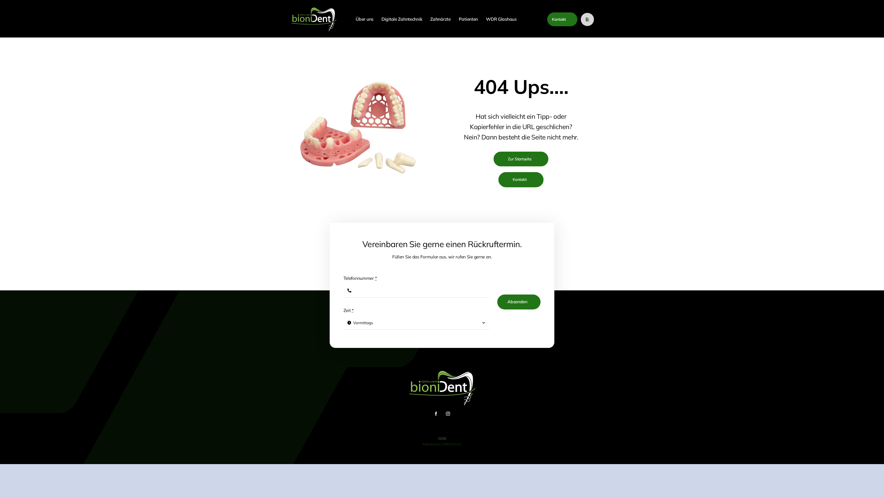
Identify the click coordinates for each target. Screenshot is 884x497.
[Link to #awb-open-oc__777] (587, 19)
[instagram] (448, 414)
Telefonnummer (360, 278)
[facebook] (436, 414)
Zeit (348, 310)
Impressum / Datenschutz (442, 444)
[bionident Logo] (313, 7)
